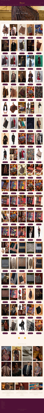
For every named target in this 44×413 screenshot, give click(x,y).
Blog (14, 4)
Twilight (9, 0)
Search (31, 4)
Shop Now (8, 395)
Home (18, 11)
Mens (2, 0)
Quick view (5, 50)
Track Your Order (37, 4)
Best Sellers (21, 11)
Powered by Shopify (22, 410)
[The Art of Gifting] (36, 386)
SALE (17, 4)
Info (11, 4)
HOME (8, 4)
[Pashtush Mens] (8, 386)
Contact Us (26, 4)
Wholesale (21, 4)
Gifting (6, 0)
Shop (4, 4)
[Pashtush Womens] (22, 386)
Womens (4, 0)
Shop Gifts (36, 394)
